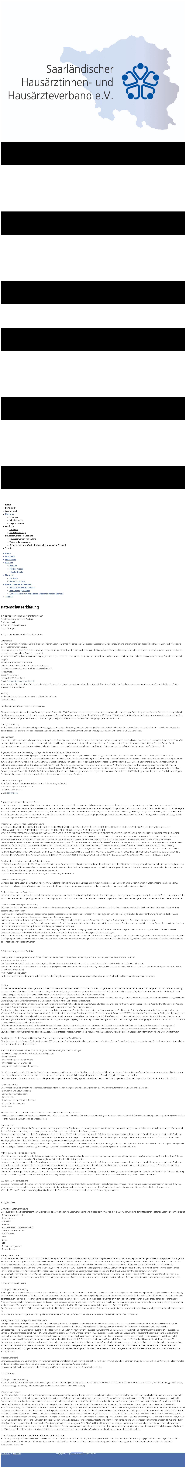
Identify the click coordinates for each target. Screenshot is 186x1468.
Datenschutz (5, 1453)
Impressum (17, 1453)
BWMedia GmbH (77, 1454)
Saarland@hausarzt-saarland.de (21, 681)
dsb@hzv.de (12, 793)
